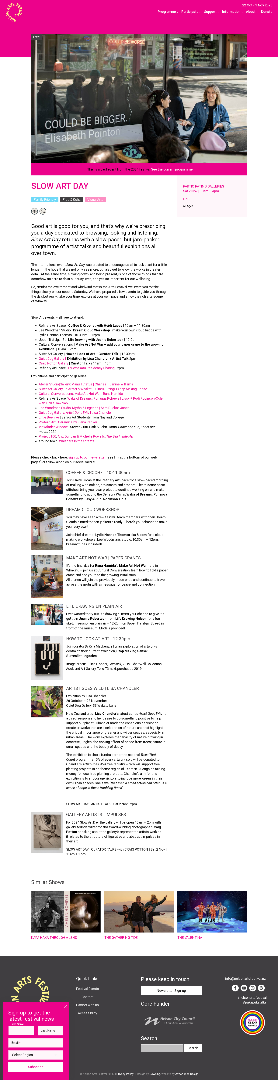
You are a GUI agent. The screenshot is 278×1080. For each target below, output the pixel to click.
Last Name (48, 1030)
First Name (18, 1024)
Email (16, 1042)
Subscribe (35, 1067)
